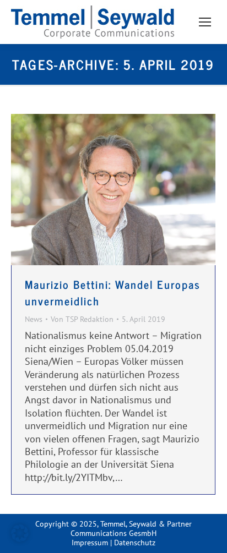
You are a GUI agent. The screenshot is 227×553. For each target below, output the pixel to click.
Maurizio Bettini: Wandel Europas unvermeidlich (113, 292)
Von (82, 319)
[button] (20, 533)
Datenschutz (134, 542)
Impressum (90, 542)
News (33, 319)
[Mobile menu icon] (205, 22)
